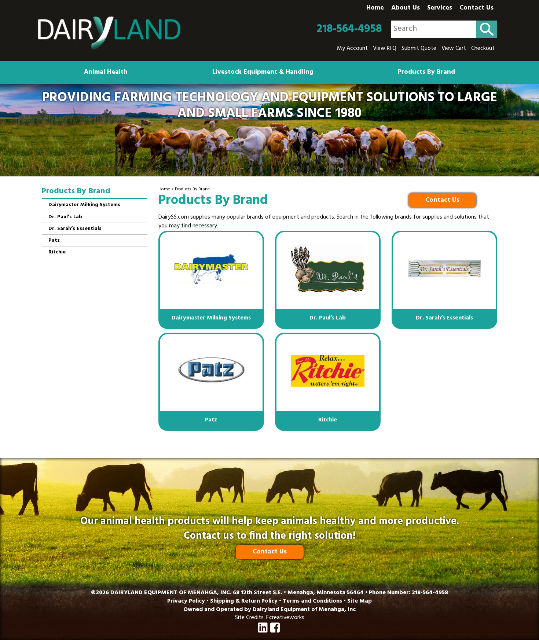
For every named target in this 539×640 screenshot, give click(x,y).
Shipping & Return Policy (244, 601)
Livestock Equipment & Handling (263, 72)
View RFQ (384, 48)
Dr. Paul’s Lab (65, 217)
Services (439, 8)
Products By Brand (426, 72)
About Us (405, 8)
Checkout (483, 48)
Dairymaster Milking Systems (84, 205)
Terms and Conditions (312, 601)
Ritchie (57, 252)
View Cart (453, 48)
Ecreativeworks (285, 617)
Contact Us (476, 8)
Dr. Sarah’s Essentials (75, 229)
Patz (54, 241)
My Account (352, 48)
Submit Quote (419, 48)
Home (375, 8)
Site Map (359, 601)
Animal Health (106, 72)
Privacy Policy (186, 601)
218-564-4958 (349, 29)
